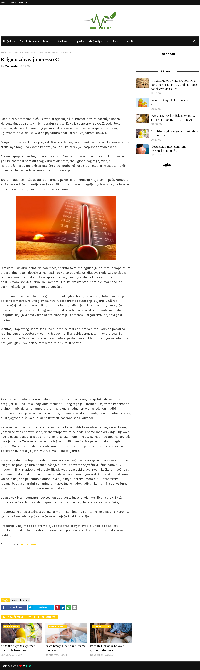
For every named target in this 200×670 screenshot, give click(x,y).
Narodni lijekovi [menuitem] (56, 41)
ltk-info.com (27, 544)
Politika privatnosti (19, 3)
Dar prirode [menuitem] (28, 41)
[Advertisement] (66, 95)
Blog (28, 665)
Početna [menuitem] (9, 41)
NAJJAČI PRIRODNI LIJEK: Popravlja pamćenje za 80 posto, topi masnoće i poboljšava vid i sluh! (174, 85)
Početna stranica (11, 52)
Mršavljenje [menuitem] (97, 41)
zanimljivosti (31, 52)
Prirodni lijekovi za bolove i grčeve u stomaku (107, 648)
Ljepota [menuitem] (78, 41)
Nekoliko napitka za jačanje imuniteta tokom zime (18, 648)
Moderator (12, 66)
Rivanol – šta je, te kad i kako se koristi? (170, 102)
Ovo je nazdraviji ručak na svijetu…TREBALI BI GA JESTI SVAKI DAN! (173, 118)
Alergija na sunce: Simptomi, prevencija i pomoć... (169, 149)
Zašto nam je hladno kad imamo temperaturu (65, 648)
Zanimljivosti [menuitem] (122, 41)
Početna (4, 3)
